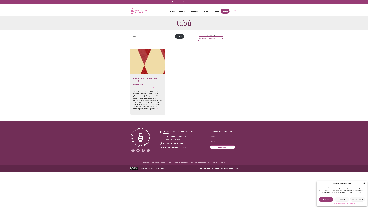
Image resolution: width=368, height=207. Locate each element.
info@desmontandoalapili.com (174, 147)
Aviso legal (353, 203)
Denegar (342, 199)
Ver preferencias (357, 199)
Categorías (211, 35)
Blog (206, 11)
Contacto (215, 11)
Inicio (172, 11)
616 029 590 (178, 143)
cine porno (143, 88)
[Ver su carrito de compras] (235, 11)
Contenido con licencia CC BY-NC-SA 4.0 (153, 168)
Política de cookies (332, 203)
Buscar (179, 36)
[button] (364, 183)
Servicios (194, 11)
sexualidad (150, 88)
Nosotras (181, 11)
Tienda (225, 11)
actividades (136, 88)
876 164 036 (167, 143)
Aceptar (326, 199)
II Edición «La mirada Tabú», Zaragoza (146, 79)
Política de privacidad (343, 203)
